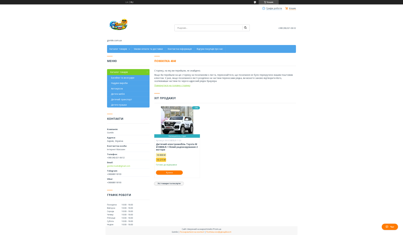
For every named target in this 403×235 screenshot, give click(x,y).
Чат (392, 227)
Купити (169, 172)
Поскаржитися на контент (192, 232)
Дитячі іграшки (119, 104)
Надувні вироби (119, 83)
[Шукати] (245, 28)
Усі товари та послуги (169, 183)
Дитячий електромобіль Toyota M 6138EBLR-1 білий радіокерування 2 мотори (177, 147)
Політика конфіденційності (218, 232)
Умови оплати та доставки (148, 49)
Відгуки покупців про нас (210, 49)
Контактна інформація (180, 49)
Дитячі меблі (118, 93)
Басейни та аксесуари (122, 77)
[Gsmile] (119, 25)
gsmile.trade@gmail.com (118, 166)
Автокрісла (117, 88)
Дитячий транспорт (121, 99)
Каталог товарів (118, 49)
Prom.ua (217, 229)
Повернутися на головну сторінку (172, 85)
